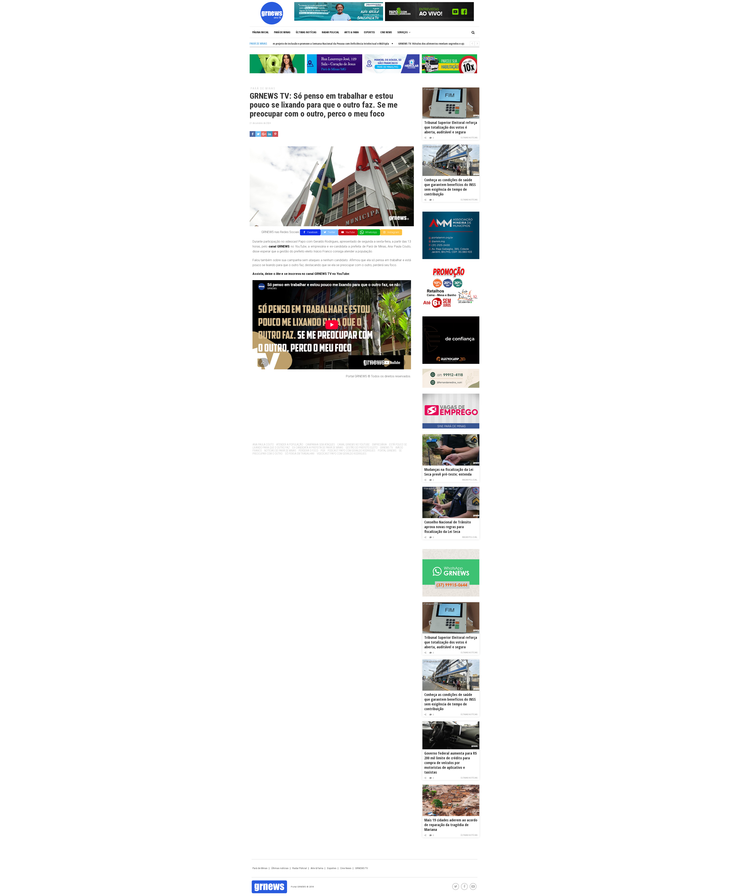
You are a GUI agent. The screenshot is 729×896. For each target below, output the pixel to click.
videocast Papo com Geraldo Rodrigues (341, 453)
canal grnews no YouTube (353, 444)
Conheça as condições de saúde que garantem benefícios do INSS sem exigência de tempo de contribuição (450, 187)
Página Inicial (260, 32)
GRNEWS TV (386, 447)
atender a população (289, 444)
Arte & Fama (351, 32)
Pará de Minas (282, 32)
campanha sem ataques (320, 444)
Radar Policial (330, 32)
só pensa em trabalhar (299, 453)
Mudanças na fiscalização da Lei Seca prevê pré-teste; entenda (448, 472)
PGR (323, 450)
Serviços (402, 32)
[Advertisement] (331, 409)
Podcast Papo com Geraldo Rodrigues (351, 450)
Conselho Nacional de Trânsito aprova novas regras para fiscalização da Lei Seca (447, 526)
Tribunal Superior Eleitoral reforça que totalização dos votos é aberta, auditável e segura (450, 127)
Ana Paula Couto (263, 444)
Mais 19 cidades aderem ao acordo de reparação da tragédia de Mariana (450, 824)
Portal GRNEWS (387, 450)
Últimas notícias (306, 32)
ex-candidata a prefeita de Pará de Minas (317, 447)
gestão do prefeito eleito (362, 447)
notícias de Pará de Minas (280, 450)
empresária (379, 444)
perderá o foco (308, 450)
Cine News (386, 32)
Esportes (369, 32)
